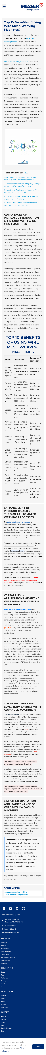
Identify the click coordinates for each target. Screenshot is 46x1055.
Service (3, 972)
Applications (4, 978)
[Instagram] (23, 908)
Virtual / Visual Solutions (8, 957)
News (2, 1022)
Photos (3, 1001)
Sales (2, 1025)
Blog (2, 1031)
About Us (3, 1016)
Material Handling (6, 951)
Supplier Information (7, 1028)
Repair (3, 987)
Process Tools (5, 948)
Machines (4, 942)
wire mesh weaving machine (16, 61)
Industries (4, 963)
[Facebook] (4, 908)
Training (3, 981)
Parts (2, 975)
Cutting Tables (5, 954)
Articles (3, 1004)
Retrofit (3, 984)
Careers (3, 1019)
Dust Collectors (5, 960)
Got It (38, 1046)
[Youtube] (10, 908)
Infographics (4, 1007)
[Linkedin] (17, 908)
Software (3, 945)
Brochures (4, 996)
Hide (26, 173)
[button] (4, 6)
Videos (3, 998)
